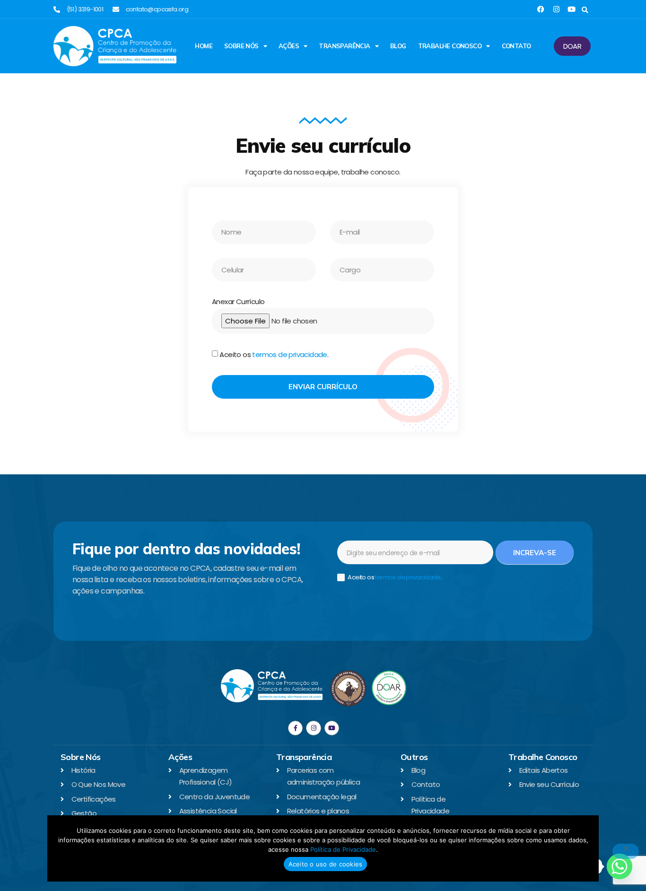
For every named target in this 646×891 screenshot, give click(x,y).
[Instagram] (556, 9)
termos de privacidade (289, 355)
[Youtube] (571, 9)
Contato (516, 46)
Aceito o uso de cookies (325, 864)
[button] (585, 10)
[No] (625, 851)
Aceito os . (273, 355)
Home (203, 46)
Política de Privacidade (343, 849)
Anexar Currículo (238, 301)
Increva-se (534, 552)
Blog (398, 46)
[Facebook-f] (295, 728)
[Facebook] (540, 9)
